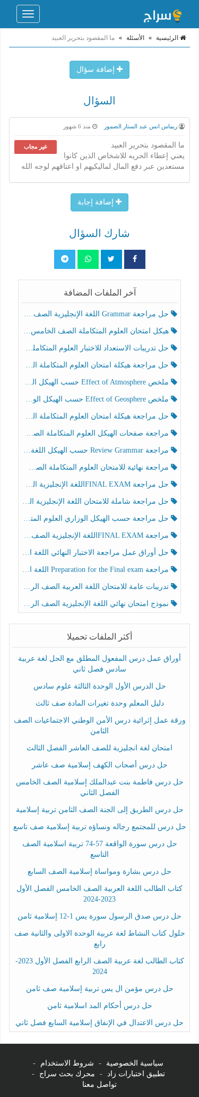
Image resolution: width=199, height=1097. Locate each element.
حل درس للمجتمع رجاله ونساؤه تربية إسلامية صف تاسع (99, 827)
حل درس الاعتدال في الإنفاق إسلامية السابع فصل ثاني (99, 1023)
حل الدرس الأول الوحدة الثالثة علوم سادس (99, 686)
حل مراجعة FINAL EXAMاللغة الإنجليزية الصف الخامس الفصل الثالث (96, 484)
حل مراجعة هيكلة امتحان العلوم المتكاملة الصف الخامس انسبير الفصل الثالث (96, 365)
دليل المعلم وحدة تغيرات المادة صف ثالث (100, 703)
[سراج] (162, 14)
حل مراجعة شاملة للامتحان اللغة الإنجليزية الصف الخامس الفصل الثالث (96, 501)
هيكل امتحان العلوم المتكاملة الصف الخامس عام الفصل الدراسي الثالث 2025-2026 (96, 331)
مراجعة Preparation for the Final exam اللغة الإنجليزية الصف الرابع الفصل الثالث (96, 570)
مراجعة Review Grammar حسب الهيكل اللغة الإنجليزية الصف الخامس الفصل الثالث (96, 450)
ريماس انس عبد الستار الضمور (140, 126)
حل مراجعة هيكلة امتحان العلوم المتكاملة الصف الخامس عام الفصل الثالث (96, 416)
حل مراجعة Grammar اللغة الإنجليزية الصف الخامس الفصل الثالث (96, 314)
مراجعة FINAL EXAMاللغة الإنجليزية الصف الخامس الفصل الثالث (96, 535)
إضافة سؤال (96, 69)
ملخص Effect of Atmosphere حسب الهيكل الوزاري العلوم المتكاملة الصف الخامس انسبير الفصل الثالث (96, 382)
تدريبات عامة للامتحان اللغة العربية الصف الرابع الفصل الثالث (96, 587)
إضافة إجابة (96, 202)
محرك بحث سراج (67, 1074)
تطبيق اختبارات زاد (136, 1074)
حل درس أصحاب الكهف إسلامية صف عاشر (100, 765)
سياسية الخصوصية (134, 1063)
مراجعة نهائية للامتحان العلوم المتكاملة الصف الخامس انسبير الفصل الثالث (96, 467)
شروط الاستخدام (67, 1063)
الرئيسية (168, 38)
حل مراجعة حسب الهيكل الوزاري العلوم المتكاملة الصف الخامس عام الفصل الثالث (96, 518)
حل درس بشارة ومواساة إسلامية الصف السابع (99, 871)
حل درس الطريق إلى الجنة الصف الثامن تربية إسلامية (100, 810)
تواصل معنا (99, 1084)
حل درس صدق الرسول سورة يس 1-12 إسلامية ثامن (99, 916)
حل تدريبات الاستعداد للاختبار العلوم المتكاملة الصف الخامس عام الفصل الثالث (96, 348)
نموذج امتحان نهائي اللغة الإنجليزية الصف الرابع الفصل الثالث (96, 604)
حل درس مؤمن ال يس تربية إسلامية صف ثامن (100, 989)
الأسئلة (135, 38)
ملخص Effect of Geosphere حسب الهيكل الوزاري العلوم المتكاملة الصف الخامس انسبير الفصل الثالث (96, 399)
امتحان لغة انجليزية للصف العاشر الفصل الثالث (99, 748)
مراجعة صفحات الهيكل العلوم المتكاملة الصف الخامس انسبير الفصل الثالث (96, 433)
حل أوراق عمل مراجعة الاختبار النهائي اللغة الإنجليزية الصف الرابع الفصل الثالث (96, 552)
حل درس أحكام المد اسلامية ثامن (99, 1006)
